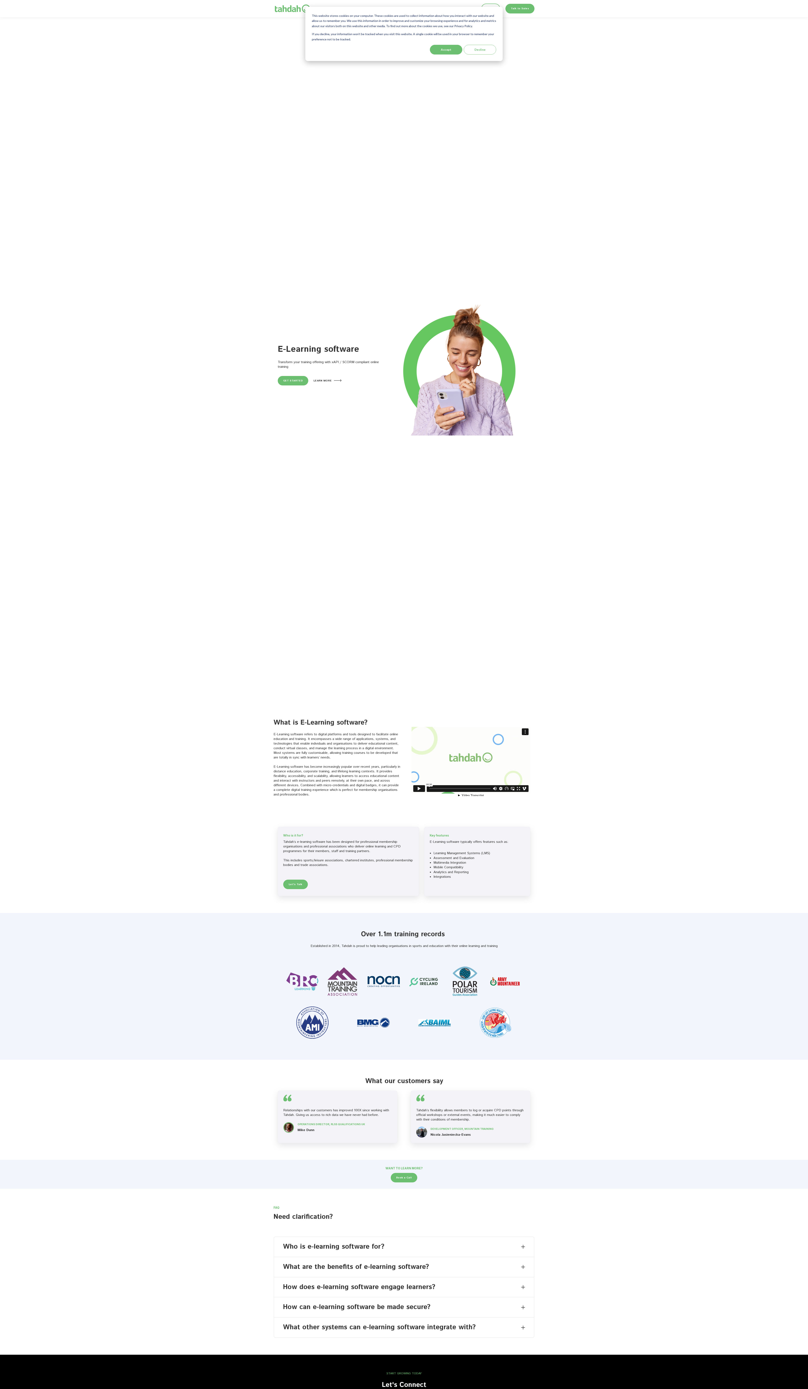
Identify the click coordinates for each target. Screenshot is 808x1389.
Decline (480, 49)
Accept (446, 49)
